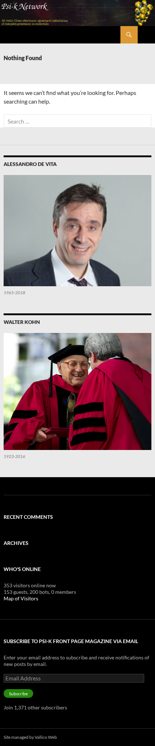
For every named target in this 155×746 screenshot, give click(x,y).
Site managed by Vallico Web (30, 737)
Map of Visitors (21, 598)
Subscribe (18, 693)
